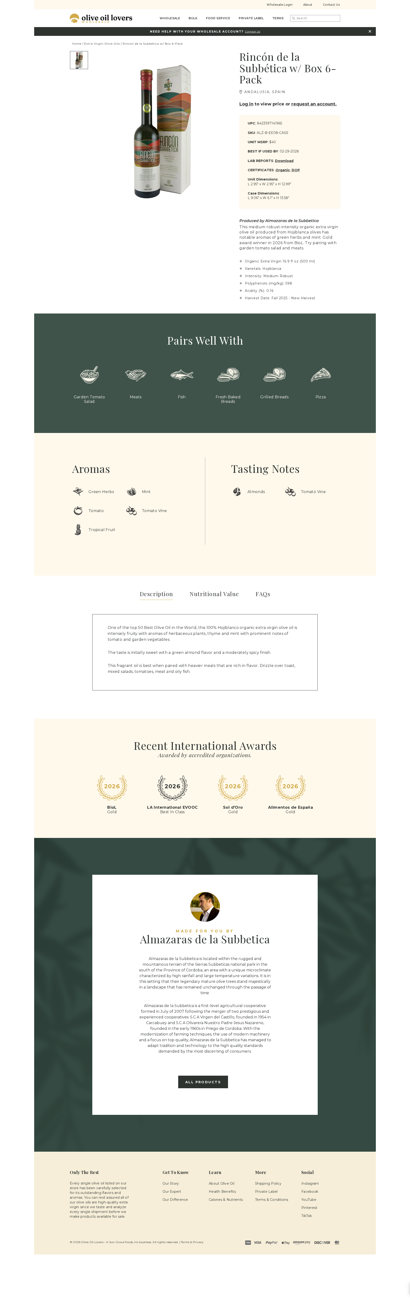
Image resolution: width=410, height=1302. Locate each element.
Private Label (251, 18)
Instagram (310, 1183)
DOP (296, 170)
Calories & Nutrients (226, 1199)
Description (156, 594)
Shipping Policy (268, 1183)
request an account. (314, 104)
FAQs (263, 594)
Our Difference (175, 1199)
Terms (278, 18)
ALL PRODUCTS (203, 1082)
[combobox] (315, 18)
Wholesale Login (280, 4)
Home (76, 43)
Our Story (171, 1183)
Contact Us (331, 4)
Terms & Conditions (271, 1199)
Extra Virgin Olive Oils (102, 43)
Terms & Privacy (192, 1242)
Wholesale (170, 18)
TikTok (306, 1216)
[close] (369, 31)
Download (284, 161)
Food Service (218, 18)
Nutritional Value (214, 594)
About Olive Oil (221, 1183)
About (307, 4)
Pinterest (309, 1208)
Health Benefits (222, 1191)
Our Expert (172, 1191)
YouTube (308, 1199)
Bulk (193, 18)
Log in (246, 104)
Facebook (309, 1191)
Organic (282, 170)
